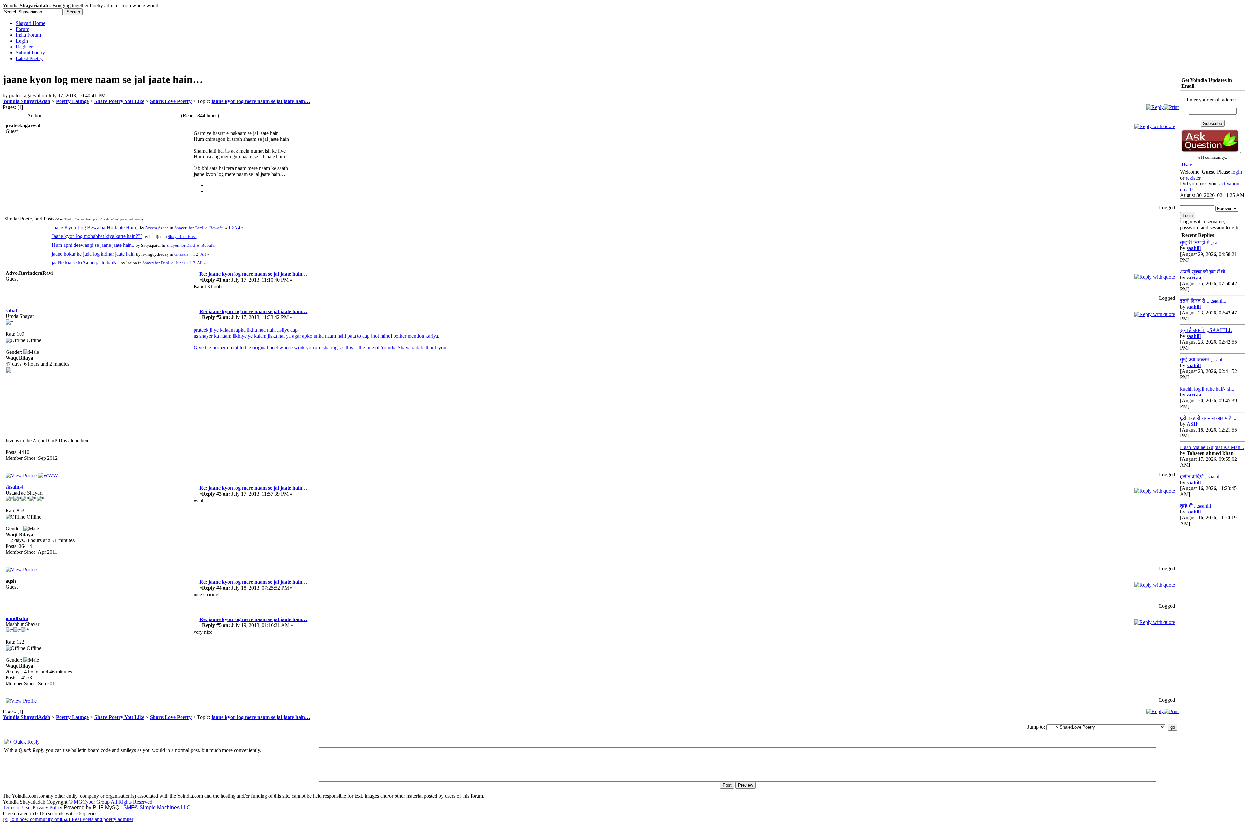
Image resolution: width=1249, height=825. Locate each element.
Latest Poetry (29, 58)
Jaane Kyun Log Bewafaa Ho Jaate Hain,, (95, 227)
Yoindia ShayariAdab (26, 101)
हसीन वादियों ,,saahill (1200, 476)
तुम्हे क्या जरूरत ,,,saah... (1204, 359)
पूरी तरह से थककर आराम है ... (1208, 418)
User (1186, 164)
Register (24, 46)
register (1193, 177)
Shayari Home (30, 23)
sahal (11, 310)
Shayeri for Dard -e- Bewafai (199, 227)
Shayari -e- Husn (182, 236)
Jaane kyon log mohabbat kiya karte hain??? (97, 236)
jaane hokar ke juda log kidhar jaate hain (93, 254)
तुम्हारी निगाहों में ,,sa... (1200, 242)
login (1236, 172)
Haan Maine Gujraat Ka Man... (1212, 447)
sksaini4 (14, 487)
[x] (5, 819)
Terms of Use (16, 807)
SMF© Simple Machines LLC (157, 807)
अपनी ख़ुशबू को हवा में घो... (1204, 271)
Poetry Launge (72, 101)
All (203, 254)
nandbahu (17, 618)
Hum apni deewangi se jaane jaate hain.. (93, 245)
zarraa (1194, 277)
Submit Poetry (30, 52)
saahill (1194, 248)
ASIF (1193, 424)
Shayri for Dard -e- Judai (163, 262)
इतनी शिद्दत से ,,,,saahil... (1204, 301)
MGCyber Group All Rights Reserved (113, 802)
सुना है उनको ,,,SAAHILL (1206, 330)
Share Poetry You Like (119, 101)
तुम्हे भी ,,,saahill (1195, 506)
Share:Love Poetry (171, 101)
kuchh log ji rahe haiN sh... (1208, 389)
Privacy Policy (47, 807)
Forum (22, 29)
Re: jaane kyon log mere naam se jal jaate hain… (253, 274)
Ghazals (181, 254)
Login (22, 41)
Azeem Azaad (157, 227)
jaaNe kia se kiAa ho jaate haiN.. (85, 262)
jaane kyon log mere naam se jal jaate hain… (260, 101)
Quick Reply (26, 742)
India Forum (28, 35)
